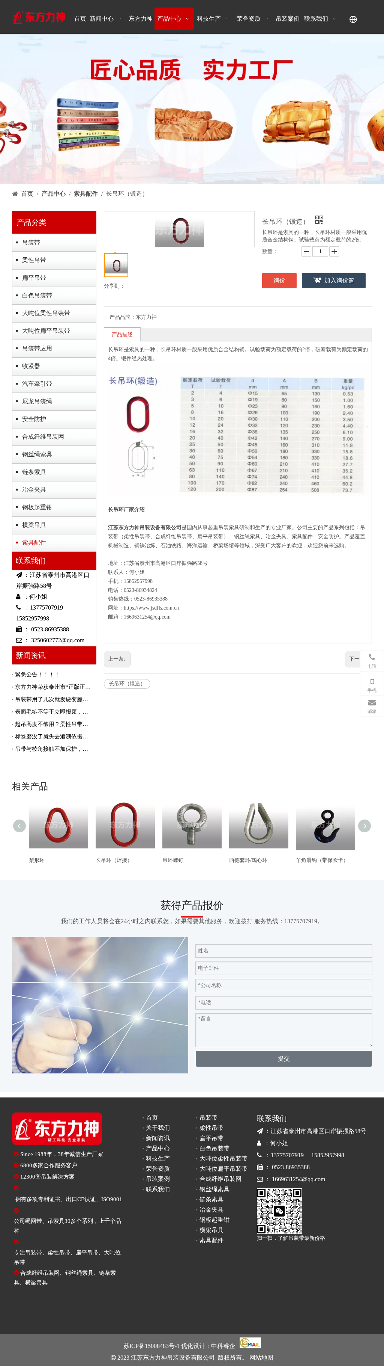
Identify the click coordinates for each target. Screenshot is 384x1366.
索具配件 (34, 542)
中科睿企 (223, 1346)
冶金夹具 (34, 489)
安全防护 (34, 419)
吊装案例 (158, 1179)
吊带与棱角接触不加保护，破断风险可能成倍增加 (54, 749)
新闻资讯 (158, 1138)
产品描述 (122, 334)
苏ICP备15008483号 (149, 1346)
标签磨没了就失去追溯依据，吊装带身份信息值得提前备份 (54, 737)
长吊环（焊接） (114, 860)
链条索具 (34, 472)
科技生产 (158, 1158)
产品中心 (158, 1148)
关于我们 (158, 1127)
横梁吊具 (34, 525)
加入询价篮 (339, 280)
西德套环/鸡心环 (248, 860)
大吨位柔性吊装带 (46, 313)
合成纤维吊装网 (43, 436)
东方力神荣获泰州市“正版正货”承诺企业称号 (54, 687)
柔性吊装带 (137, 536)
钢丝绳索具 (37, 454)
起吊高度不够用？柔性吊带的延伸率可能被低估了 (54, 724)
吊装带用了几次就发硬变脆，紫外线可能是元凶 (54, 699)
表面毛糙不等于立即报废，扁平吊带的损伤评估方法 (54, 712)
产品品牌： (123, 317)
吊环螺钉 (172, 860)
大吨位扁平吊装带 (46, 331)
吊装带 (31, 242)
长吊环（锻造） (127, 684)
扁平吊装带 (210, 536)
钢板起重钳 (37, 507)
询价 (279, 280)
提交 (284, 1058)
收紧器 (31, 366)
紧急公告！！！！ (37, 675)
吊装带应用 (37, 348)
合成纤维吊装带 (173, 536)
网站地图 (260, 1357)
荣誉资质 (158, 1168)
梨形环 (37, 860)
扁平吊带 (34, 278)
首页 (152, 1117)
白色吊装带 (37, 295)
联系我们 (158, 1189)
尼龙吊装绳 (37, 401)
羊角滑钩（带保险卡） (322, 860)
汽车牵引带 (37, 383)
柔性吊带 (34, 260)
